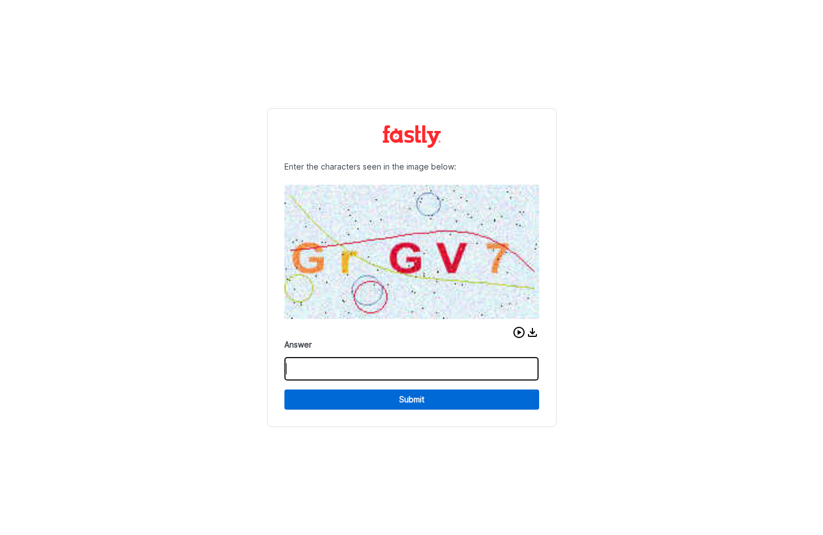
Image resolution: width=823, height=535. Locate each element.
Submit (411, 399)
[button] (519, 332)
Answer (298, 344)
